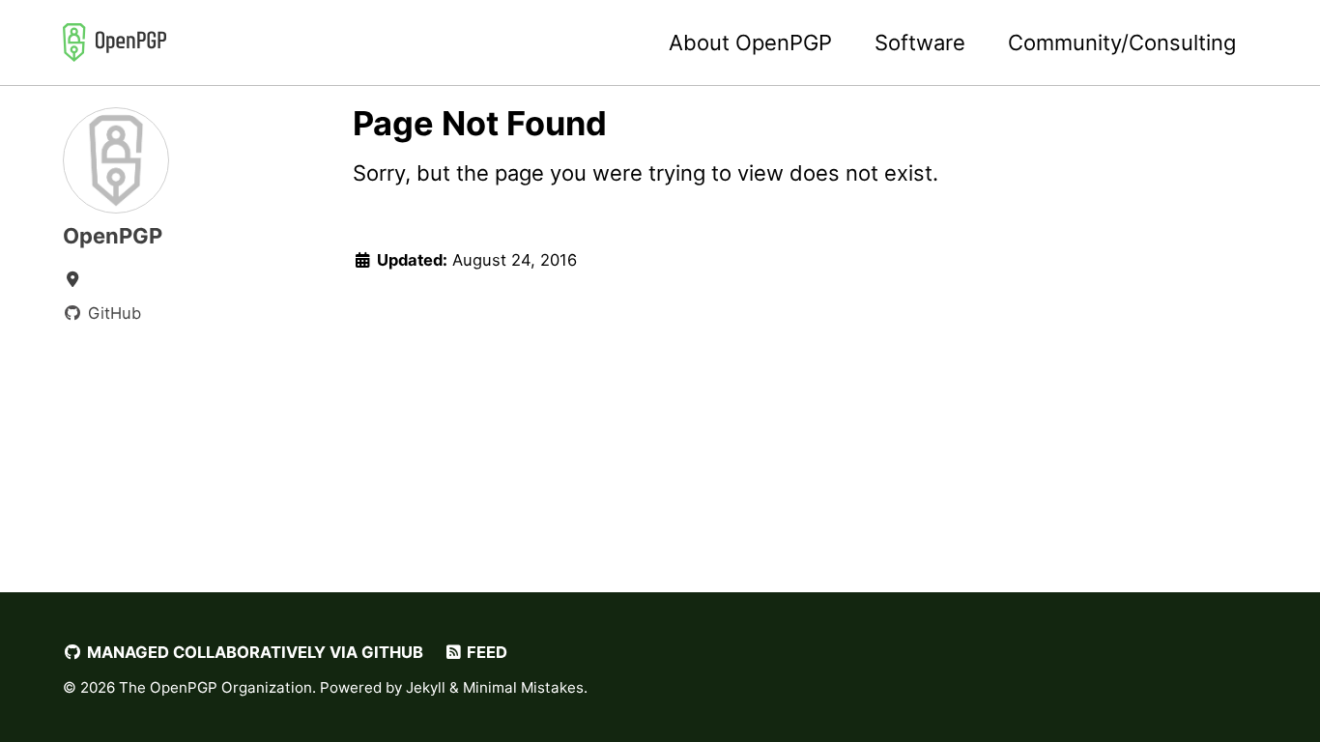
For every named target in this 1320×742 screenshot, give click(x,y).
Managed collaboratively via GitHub (253, 652)
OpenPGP (112, 235)
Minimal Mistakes (523, 687)
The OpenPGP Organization (215, 687)
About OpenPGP (750, 42)
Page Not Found (480, 123)
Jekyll (425, 687)
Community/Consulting (1122, 42)
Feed (485, 652)
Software (920, 42)
